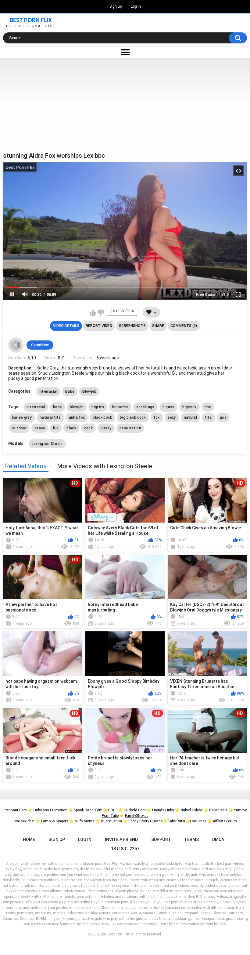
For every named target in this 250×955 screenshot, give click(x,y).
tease (39, 428)
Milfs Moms (85, 821)
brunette (120, 407)
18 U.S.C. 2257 (125, 848)
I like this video (93, 313)
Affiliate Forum (225, 821)
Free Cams (205, 294)
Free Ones (198, 821)
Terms (191, 839)
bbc (208, 407)
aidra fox (77, 417)
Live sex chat (24, 821)
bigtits (97, 407)
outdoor (19, 428)
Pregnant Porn (15, 810)
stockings (145, 407)
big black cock (132, 417)
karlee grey (22, 417)
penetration (130, 428)
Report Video (99, 326)
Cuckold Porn (135, 810)
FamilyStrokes (136, 816)
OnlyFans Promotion (50, 810)
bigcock (189, 407)
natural (190, 417)
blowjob (77, 407)
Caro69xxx (40, 345)
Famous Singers (54, 821)
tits (208, 417)
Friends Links (163, 810)
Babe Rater (176, 821)
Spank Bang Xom (88, 810)
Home (29, 839)
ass (223, 417)
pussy (106, 428)
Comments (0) (183, 326)
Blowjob (89, 391)
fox (157, 417)
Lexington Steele (47, 444)
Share (158, 326)
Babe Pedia (218, 810)
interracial (36, 407)
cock (88, 428)
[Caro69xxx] (15, 345)
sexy (172, 417)
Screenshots (132, 326)
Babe (69, 391)
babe (57, 407)
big (56, 428)
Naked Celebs (191, 810)
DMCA (218, 839)
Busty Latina (111, 821)
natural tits (50, 417)
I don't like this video (101, 313)
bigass (168, 407)
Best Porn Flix (20, 167)
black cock (102, 417)
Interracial (48, 391)
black (71, 428)
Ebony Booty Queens (145, 821)
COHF (112, 810)
